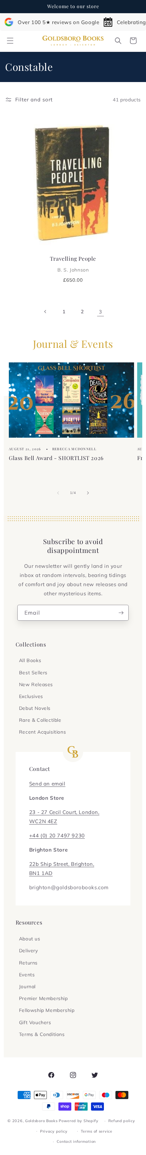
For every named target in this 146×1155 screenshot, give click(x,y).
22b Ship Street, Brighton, (61, 864)
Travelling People (73, 264)
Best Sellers (33, 673)
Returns (28, 963)
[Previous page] (45, 311)
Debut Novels (35, 708)
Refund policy (121, 1120)
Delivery (28, 951)
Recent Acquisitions (42, 732)
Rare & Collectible (40, 720)
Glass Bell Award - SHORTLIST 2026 (56, 457)
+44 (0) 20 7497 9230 (57, 835)
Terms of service (96, 1131)
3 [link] (100, 311)
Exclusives (31, 696)
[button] (10, 40)
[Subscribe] (120, 613)
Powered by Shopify (78, 1120)
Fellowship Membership (47, 1010)
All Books (30, 660)
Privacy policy (54, 1131)
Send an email (47, 783)
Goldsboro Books (41, 1120)
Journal (27, 986)
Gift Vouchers (35, 1022)
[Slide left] (58, 492)
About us (29, 939)
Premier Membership (43, 998)
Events (27, 975)
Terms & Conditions (42, 1034)
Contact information (76, 1141)
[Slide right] (87, 492)
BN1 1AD (41, 873)
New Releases (36, 684)
